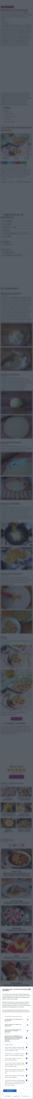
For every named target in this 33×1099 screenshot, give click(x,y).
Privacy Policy (25, 1096)
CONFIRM (10, 1090)
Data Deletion (8, 1096)
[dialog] (16, 1042)
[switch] (27, 1019)
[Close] (30, 989)
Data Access (16, 1096)
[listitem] (16, 1016)
